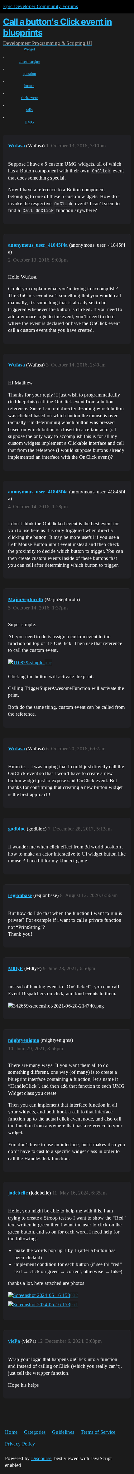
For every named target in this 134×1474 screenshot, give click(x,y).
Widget (29, 49)
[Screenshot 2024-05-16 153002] (43, 1295)
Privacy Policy (20, 1443)
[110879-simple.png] (30, 662)
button (29, 86)
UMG (29, 122)
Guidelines (63, 1432)
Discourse (41, 1458)
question (29, 74)
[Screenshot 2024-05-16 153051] (43, 1304)
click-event (29, 98)
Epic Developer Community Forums (40, 6)
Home (11, 1432)
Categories (35, 1432)
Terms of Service (98, 1432)
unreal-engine (29, 61)
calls (29, 110)
